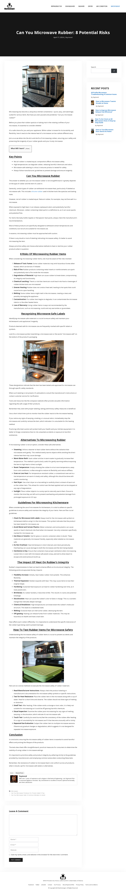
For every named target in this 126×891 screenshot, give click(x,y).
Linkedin (43, 885)
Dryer (90, 6)
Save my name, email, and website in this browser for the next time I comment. (39, 855)
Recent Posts (19, 773)
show (27, 148)
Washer (81, 6)
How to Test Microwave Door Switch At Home (104, 130)
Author (12, 773)
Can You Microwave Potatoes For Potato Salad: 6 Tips (28, 793)
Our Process (57, 885)
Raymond (69, 37)
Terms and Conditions (91, 885)
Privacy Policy (80, 885)
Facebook (31, 885)
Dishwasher (70, 6)
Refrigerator (56, 6)
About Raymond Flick (68, 885)
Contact (50, 885)
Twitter (37, 885)
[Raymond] (14, 782)
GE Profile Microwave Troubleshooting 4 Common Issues (104, 93)
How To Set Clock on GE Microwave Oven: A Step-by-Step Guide (105, 121)
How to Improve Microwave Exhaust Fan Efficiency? (106, 111)
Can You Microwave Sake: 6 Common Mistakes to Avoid (28, 795)
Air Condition (101, 6)
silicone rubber (36, 191)
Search (93, 67)
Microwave (115, 6)
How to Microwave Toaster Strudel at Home (106, 102)
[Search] (114, 71)
